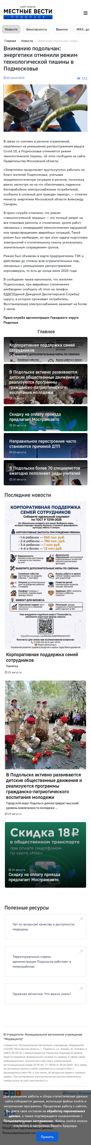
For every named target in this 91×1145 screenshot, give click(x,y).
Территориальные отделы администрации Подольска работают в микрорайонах (42, 961)
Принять (47, 1137)
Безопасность (36, 29)
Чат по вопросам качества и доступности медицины (43, 926)
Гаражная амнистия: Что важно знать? (42, 994)
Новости (11, 29)
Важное (62, 29)
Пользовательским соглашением (28, 1121)
